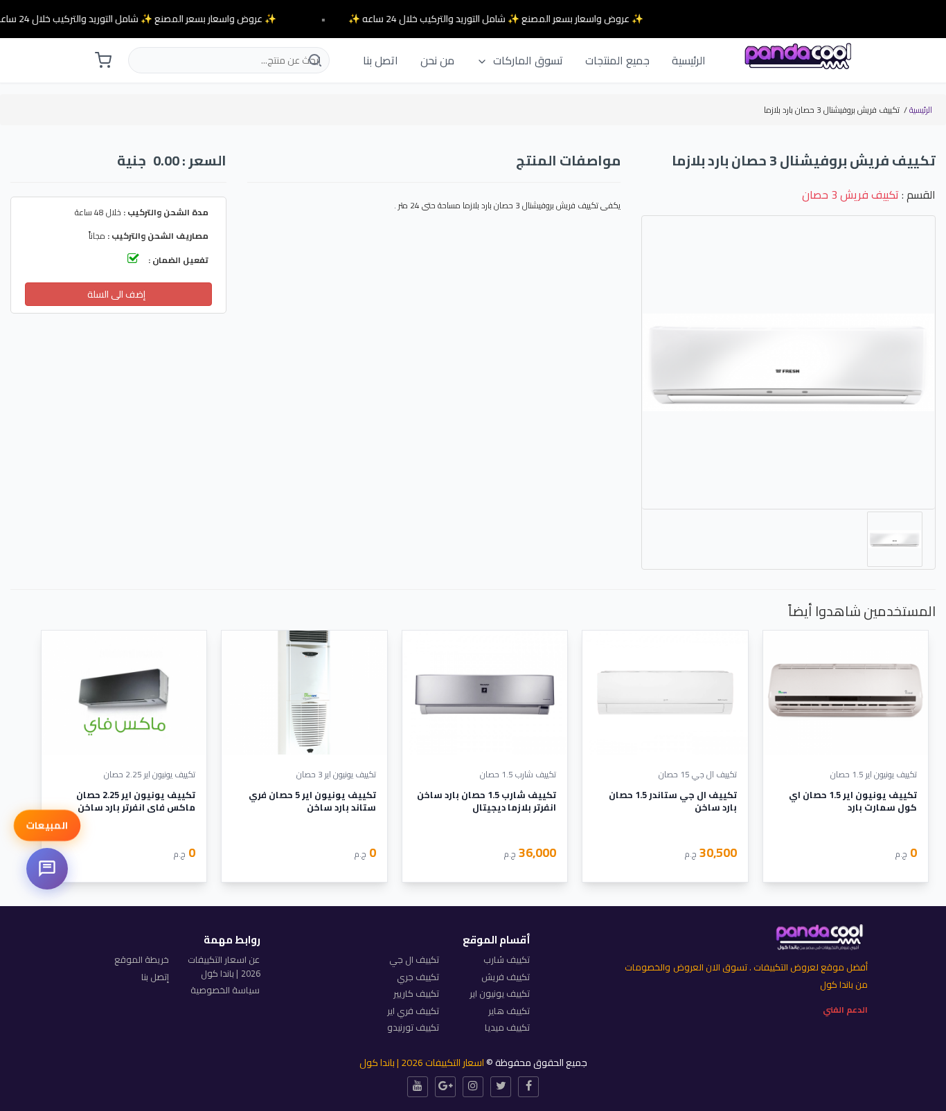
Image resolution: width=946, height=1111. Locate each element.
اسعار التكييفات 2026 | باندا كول (421, 1063)
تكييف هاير (509, 1010)
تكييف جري (418, 976)
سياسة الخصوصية (225, 990)
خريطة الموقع (141, 959)
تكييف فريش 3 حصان (850, 194)
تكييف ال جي (414, 959)
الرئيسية (689, 60)
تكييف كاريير (416, 993)
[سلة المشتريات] (103, 60)
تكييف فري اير (413, 1010)
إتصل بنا (155, 976)
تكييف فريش (505, 976)
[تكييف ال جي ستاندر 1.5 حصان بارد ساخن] (664, 693)
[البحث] (313, 60)
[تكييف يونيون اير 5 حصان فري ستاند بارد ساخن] (304, 693)
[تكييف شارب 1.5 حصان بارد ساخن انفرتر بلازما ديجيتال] (484, 693)
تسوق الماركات (526, 60)
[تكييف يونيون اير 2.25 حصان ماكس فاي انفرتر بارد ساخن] (124, 693)
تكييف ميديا (507, 1027)
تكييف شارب (506, 959)
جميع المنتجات (617, 60)
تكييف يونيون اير (500, 993)
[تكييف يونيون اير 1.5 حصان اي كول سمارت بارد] (845, 693)
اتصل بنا (380, 60)
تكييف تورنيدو (413, 1027)
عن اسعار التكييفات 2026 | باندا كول (224, 966)
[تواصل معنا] (47, 868)
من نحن (437, 60)
